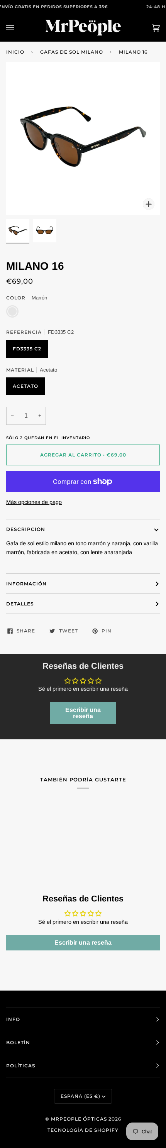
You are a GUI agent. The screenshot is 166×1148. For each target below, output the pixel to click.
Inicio (15, 52)
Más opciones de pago (34, 502)
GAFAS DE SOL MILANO (71, 52)
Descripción (25, 529)
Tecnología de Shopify (83, 1130)
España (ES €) (80, 1096)
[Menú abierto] (17, 27)
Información (26, 584)
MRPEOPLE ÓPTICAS (79, 1119)
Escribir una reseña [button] (83, 713)
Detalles (20, 604)
